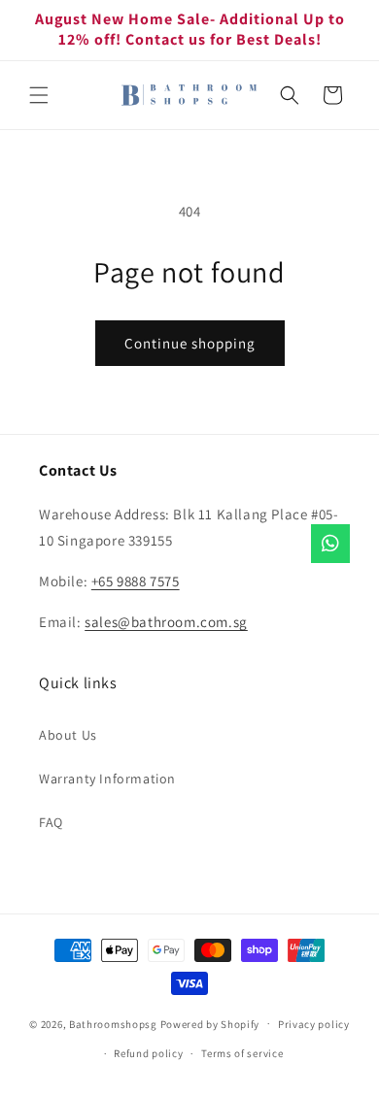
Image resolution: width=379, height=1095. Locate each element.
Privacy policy (314, 1024)
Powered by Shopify (210, 1023)
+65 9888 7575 (135, 581)
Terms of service (242, 1053)
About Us (68, 735)
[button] (38, 95)
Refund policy (148, 1053)
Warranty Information (107, 778)
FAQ (51, 822)
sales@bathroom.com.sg (166, 622)
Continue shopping (190, 343)
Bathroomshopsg (113, 1023)
